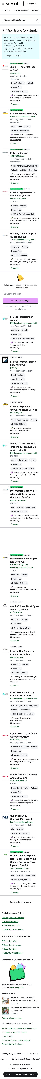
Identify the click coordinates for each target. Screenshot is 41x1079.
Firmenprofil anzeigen (13, 55)
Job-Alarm (36, 10)
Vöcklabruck (16, 126)
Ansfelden (20, 83)
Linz (25, 460)
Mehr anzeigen (15, 101)
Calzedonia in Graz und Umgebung (16, 1040)
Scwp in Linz (7, 1036)
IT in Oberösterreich (10, 922)
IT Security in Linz (9, 949)
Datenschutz (5, 1059)
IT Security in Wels (9, 941)
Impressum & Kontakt (25, 1054)
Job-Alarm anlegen (21, 300)
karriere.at (27, 1023)
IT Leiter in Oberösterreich (13, 929)
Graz (13, 706)
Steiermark (16, 166)
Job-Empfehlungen (21, 10)
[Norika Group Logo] (20, 1069)
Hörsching (15, 664)
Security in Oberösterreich (13, 918)
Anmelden (33, 3)
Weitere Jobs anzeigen (20, 902)
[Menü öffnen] (3, 3)
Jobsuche (6, 10)
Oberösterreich (30, 30)
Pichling (14, 206)
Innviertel (15, 330)
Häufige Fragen (8, 1054)
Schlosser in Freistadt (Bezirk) (14, 1032)
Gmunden (15, 247)
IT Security (10, 30)
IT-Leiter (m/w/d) (19, 153)
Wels (36, 706)
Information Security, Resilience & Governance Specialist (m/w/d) (24, 494)
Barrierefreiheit (18, 1059)
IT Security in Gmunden (11, 945)
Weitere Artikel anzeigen (12, 1018)
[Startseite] (12, 3)
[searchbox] (20, 20)
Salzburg (20, 460)
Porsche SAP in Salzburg (12, 1044)
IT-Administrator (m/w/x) (23, 113)
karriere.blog (8, 993)
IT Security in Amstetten (12, 953)
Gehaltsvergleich (16, 987)
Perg (13, 83)
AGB (36, 1054)
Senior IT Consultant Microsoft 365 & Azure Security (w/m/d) (23, 446)
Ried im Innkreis (17, 375)
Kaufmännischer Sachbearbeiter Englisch (19, 1028)
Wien (23, 166)
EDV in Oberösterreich (11, 926)
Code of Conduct (33, 1059)
